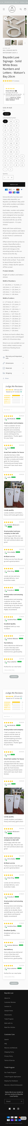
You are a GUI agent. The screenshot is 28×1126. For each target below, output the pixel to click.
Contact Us (7, 1006)
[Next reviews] (24, 94)
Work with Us (8, 1023)
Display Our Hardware (11, 1081)
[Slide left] (3, 43)
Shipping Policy (9, 1052)
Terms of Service (9, 1060)
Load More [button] (14, 676)
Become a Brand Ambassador (13, 1085)
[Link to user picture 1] (14, 494)
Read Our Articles (9, 1027)
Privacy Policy (8, 1056)
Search (6, 1039)
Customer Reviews (10, 1002)
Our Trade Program (10, 1072)
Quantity (5, 173)
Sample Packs (8, 1010)
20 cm (7, 114)
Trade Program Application (12, 1076)
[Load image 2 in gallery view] (14, 42)
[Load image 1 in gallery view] (7, 42)
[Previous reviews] (4, 94)
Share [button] (7, 378)
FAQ (5, 1043)
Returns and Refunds (10, 1048)
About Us (7, 998)
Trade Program (9, 1019)
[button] (4, 9)
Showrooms (8, 1015)
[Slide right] (25, 43)
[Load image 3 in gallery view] (20, 42)
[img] (8, 416)
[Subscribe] (21, 1101)
